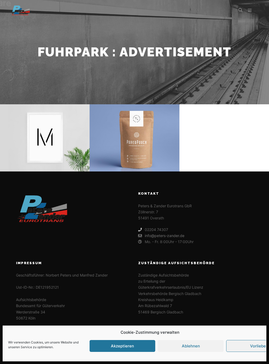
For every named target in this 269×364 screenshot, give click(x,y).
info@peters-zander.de (164, 235)
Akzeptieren (122, 345)
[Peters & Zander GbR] (20, 10)
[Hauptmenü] (250, 10)
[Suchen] (240, 10)
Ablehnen (191, 345)
